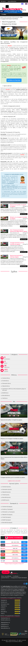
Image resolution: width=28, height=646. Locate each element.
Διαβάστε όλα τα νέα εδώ (14, 481)
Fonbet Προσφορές (6, 517)
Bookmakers (7, 358)
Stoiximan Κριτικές (6, 486)
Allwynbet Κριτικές (6, 492)
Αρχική (2, 17)
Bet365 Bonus (5, 393)
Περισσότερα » (23, 214)
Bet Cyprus (3, 1)
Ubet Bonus (5, 398)
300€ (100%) (15, 554)
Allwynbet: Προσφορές (7, 514)
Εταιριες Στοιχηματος (15, 537)
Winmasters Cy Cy (5, 604)
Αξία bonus (6, 366)
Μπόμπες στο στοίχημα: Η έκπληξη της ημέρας (12, 438)
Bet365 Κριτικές (5, 500)
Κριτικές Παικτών (5, 577)
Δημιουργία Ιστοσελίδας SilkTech (14, 641)
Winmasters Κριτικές (7, 489)
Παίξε (24, 542)
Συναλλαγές (15, 576)
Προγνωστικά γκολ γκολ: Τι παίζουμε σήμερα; (16, 256)
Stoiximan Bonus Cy (5, 618)
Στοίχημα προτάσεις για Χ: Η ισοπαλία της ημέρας (17, 243)
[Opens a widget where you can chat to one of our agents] (5, 572)
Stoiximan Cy (4, 600)
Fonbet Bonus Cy (5, 624)
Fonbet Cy (3, 608)
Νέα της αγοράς (7, 17)
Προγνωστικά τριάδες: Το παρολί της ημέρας (11, 419)
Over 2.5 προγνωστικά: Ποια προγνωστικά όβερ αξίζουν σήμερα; (18, 230)
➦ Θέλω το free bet (14, 80)
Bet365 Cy (3, 609)
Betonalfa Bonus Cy (5, 628)
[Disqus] (14, 293)
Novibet (10, 45)
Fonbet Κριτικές (5, 494)
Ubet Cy (2, 613)
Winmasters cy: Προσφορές (8, 512)
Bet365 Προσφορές (6, 520)
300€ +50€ (15, 548)
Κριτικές (6, 370)
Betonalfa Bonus (6, 395)
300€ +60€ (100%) (15, 542)
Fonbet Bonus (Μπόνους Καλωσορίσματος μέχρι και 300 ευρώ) (14, 389)
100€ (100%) (15, 561)
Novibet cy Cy (4, 602)
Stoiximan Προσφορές (7, 506)
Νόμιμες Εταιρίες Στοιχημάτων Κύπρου (14, 563)
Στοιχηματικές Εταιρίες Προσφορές (19, 577)
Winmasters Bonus (6, 383)
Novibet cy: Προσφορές (7, 509)
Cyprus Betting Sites (12, 1)
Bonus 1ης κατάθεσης (6, 576)
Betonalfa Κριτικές (6, 497)
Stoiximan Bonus (6, 378)
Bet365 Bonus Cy (5, 626)
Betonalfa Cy (4, 611)
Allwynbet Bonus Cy (5, 622)
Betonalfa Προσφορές (7, 522)
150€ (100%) (15, 551)
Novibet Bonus (5, 380)
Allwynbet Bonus (6, 386)
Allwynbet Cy (4, 606)
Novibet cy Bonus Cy (5, 620)
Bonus (5, 362)
